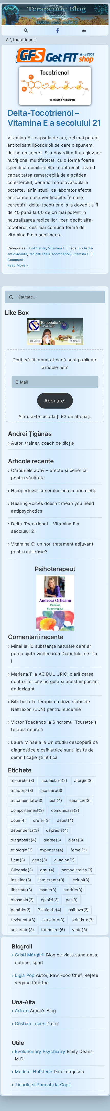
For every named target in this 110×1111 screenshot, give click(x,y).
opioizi (50, 899)
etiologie (22, 850)
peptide (21, 909)
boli (56, 800)
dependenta (25, 830)
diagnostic (23, 840)
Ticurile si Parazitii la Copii (43, 1084)
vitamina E (81, 254)
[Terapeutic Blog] (55, 6)
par (72, 899)
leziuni (80, 879)
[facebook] (58, 30)
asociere (51, 790)
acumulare (54, 780)
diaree (52, 840)
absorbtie (22, 780)
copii (18, 820)
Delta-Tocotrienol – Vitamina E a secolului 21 (54, 118)
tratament (53, 929)
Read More (16, 265)
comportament (27, 810)
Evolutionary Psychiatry (40, 1051)
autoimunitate (26, 800)
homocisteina (77, 869)
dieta (75, 840)
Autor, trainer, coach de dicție (42, 443)
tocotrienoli (61, 254)
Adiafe (22, 1010)
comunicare (65, 810)
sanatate (53, 919)
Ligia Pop (24, 975)
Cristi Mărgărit (30, 954)
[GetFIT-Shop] (55, 50)
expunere (52, 850)
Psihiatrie (49, 909)
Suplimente (37, 248)
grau (47, 869)
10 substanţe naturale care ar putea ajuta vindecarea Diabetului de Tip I (54, 654)
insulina (21, 879)
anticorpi (22, 790)
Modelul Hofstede (33, 1071)
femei (79, 850)
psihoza (79, 909)
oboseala (22, 899)
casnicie (80, 800)
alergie (83, 780)
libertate (21, 889)
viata (79, 929)
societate (22, 929)
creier (41, 820)
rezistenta (23, 919)
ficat (18, 860)
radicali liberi (39, 254)
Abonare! (55, 401)
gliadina (64, 860)
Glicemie (22, 869)
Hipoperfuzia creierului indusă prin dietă (53, 490)
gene (39, 860)
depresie (57, 830)
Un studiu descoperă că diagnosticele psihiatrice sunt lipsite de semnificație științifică (54, 750)
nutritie (73, 889)
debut (65, 820)
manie (48, 889)
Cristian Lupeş (30, 1023)
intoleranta (51, 879)
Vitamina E (56, 248)
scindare (83, 919)
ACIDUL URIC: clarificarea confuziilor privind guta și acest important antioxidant (55, 681)
